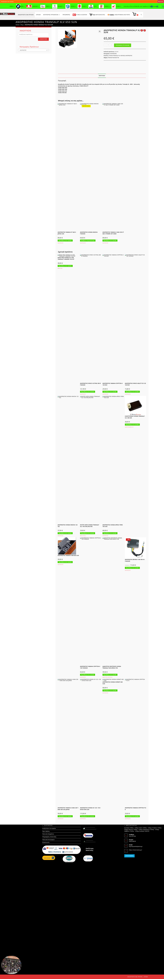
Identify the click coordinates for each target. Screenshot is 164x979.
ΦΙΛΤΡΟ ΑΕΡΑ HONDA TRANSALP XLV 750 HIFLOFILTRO (89, 525)
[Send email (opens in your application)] (163, 7)
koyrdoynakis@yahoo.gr (135, 846)
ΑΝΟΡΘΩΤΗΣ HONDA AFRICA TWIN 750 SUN (112, 525)
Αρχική (146, 977)
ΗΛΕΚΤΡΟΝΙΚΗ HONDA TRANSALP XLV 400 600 (135, 417)
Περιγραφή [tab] (102, 75)
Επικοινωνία (45, 842)
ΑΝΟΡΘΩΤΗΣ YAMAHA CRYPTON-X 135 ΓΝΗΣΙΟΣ (90, 667)
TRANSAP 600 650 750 (113, 57)
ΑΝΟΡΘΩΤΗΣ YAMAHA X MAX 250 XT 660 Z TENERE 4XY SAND (113, 233)
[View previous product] (142, 30)
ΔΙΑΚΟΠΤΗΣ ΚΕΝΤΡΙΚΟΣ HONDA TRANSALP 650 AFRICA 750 (111, 667)
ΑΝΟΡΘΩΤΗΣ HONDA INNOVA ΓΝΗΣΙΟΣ (88, 233)
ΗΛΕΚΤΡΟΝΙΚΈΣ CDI (129, 427)
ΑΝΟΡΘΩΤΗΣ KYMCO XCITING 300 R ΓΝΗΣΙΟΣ (90, 384)
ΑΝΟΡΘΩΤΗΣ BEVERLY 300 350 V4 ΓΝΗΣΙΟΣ (134, 560)
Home (17, 25)
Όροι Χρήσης (46, 831)
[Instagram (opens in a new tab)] (159, 7)
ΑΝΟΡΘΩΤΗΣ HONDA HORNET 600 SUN (112, 683)
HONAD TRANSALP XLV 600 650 (117, 55)
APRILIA (11, 6)
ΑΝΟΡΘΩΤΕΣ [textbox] (33, 50)
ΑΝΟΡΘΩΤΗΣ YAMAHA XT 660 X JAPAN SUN (67, 233)
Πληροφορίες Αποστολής (49, 837)
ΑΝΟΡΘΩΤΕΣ (113, 53)
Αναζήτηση (43, 39)
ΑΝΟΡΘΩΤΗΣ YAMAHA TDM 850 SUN (68, 555)
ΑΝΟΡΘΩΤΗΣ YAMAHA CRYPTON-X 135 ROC (112, 384)
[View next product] (145, 30)
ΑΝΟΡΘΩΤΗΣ (128, 55)
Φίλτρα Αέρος (83, 535)
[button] (99, 31)
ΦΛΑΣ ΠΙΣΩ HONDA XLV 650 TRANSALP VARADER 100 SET (66, 258)
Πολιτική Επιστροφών (48, 839)
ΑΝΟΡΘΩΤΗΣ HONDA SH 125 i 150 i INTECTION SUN (90, 808)
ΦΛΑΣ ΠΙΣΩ (60, 268)
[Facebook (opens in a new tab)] (153, 7)
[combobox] (33, 50)
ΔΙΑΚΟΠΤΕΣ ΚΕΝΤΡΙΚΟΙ (107, 677)
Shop (21, 25)
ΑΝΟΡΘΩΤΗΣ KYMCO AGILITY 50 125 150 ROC (135, 384)
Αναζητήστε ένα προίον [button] (26, 14)
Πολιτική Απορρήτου (48, 834)
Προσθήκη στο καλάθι (122, 45)
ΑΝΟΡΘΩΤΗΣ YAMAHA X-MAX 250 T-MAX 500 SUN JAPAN (68, 808)
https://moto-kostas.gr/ (135, 850)
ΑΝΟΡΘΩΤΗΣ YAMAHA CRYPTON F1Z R (135, 808)
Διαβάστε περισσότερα (87, 240)
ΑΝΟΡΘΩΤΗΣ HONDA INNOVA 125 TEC (67, 525)
